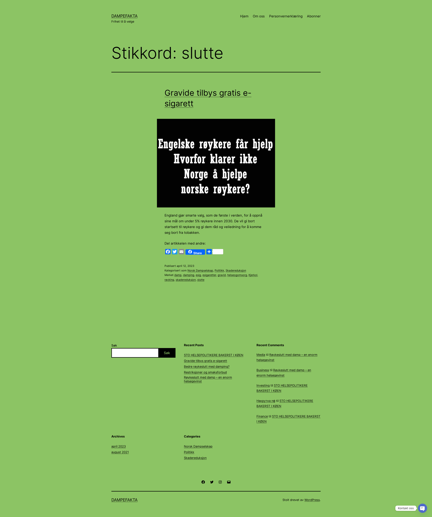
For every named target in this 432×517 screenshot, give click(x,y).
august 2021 (120, 452)
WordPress (312, 500)
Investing (263, 385)
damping (188, 275)
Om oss (259, 16)
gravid (222, 275)
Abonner (314, 16)
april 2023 (118, 446)
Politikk (219, 270)
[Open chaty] (422, 508)
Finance (262, 416)
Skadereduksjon (236, 270)
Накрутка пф (265, 401)
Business (262, 370)
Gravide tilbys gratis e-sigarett (205, 361)
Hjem (244, 16)
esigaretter (209, 275)
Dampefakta (124, 16)
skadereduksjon (186, 279)
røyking (169, 279)
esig (198, 275)
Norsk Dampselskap (200, 270)
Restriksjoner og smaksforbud (205, 372)
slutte (200, 279)
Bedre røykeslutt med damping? (207, 366)
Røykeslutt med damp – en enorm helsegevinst (208, 379)
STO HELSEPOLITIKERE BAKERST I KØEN (213, 355)
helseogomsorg (237, 275)
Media (260, 354)
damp (178, 275)
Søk (114, 345)
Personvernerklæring (286, 16)
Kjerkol (253, 275)
